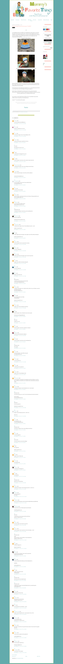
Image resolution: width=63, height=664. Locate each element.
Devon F (15, 133)
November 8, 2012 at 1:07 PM (19, 368)
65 (14, 576)
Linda (15, 158)
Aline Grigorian (16, 378)
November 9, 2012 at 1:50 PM (19, 423)
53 (14, 485)
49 (14, 459)
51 (14, 472)
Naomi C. (15, 411)
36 (14, 364)
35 (14, 358)
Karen (15, 543)
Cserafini (15, 359)
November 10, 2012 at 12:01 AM (20, 496)
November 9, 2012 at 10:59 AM (20, 407)
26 (14, 294)
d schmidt (15, 171)
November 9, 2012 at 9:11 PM (19, 457)
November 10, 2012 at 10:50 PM (20, 614)
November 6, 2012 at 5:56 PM (19, 191)
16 (14, 223)
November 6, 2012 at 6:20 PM (19, 198)
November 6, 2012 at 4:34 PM (19, 155)
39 (14, 385)
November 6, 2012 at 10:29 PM (20, 244)
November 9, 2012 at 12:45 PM (20, 416)
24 (14, 278)
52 (14, 478)
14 (14, 208)
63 (14, 558)
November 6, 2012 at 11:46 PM (20, 269)
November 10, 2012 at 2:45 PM (20, 566)
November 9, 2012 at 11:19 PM (20, 489)
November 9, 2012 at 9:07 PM (19, 451)
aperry (15, 273)
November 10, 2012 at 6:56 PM (20, 574)
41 (14, 401)
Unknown (15, 139)
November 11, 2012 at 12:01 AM (20, 652)
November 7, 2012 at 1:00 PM (19, 316)
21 (14, 259)
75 (14, 648)
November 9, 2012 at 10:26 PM (20, 476)
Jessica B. (15, 120)
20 (14, 253)
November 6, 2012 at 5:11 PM (19, 161)
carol (15, 473)
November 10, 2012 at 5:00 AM (20, 525)
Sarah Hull (15, 254)
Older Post (38, 656)
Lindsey (15, 365)
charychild (15, 386)
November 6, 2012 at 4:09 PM (19, 142)
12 (14, 193)
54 (14, 491)
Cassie (15, 605)
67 (14, 590)
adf (14, 152)
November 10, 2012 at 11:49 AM (20, 548)
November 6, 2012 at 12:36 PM (20, 123)
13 (14, 201)
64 (14, 569)
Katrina (15, 295)
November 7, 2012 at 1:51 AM (19, 283)
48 (14, 453)
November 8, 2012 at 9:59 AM (19, 355)
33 (14, 344)
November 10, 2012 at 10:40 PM (20, 594)
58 (14, 521)
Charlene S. (15, 467)
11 (14, 187)
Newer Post (14, 656)
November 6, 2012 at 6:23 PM (19, 206)
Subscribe (48, 40)
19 (14, 246)
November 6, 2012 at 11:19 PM (20, 263)
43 (14, 418)
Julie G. (15, 326)
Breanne (15, 591)
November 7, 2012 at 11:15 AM (20, 301)
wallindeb (15, 597)
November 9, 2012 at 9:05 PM (19, 442)
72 (14, 624)
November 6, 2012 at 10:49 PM (20, 250)
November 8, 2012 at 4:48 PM (19, 389)
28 (14, 310)
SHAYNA (15, 559)
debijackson (16, 202)
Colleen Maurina (16, 224)
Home (26, 656)
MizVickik (15, 492)
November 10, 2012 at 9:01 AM (20, 531)
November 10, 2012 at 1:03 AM (20, 511)
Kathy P (15, 433)
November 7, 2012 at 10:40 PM (20, 335)
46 (14, 438)
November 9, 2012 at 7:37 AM (19, 399)
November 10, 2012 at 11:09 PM (20, 629)
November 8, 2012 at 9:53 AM (19, 348)
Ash (14, 311)
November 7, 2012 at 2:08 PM (19, 329)
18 (14, 240)
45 (14, 432)
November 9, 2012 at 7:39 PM (19, 436)
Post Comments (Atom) (19, 658)
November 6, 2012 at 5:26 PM (19, 177)
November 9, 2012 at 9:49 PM (19, 470)
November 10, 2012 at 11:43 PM (20, 637)
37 (14, 370)
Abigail (15, 188)
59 (14, 527)
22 (14, 265)
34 (14, 350)
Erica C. (15, 419)
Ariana (15, 260)
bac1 (15, 570)
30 (14, 325)
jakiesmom (15, 332)
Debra (15, 454)
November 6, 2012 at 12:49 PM (20, 136)
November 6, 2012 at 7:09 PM (19, 212)
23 (14, 272)
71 (14, 616)
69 (14, 604)
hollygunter (16, 641)
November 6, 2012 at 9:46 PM (19, 238)
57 (14, 513)
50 (14, 466)
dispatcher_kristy (16, 611)
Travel (31, 20)
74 (14, 640)
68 (14, 596)
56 (14, 505)
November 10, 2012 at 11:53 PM (20, 646)
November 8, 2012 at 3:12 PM (19, 383)
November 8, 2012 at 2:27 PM (19, 374)
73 (14, 631)
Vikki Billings (16, 506)
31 (14, 331)
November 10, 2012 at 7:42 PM (20, 580)
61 (14, 542)
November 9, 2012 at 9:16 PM (19, 463)
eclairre (15, 127)
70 (14, 610)
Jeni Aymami (16, 649)
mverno (15, 351)
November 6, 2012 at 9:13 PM (19, 229)
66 (14, 582)
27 (14, 304)
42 (14, 410)
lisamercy (15, 241)
